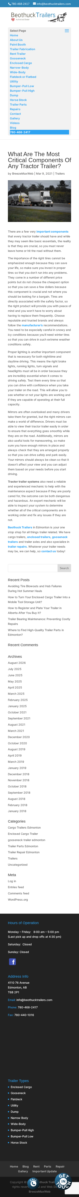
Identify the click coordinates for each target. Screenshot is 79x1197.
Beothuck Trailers (20, 527)
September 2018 (19, 792)
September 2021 (19, 718)
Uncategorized (18, 864)
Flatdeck (16, 1099)
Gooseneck (18, 58)
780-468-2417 (20, 3)
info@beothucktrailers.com (34, 1000)
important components (52, 231)
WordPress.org (18, 899)
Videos (15, 123)
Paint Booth (18, 44)
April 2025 (15, 687)
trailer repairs (17, 546)
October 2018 (17, 786)
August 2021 (16, 724)
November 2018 (18, 780)
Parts (47, 1166)
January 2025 (17, 706)
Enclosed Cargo (21, 63)
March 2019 (16, 761)
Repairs (15, 109)
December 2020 (19, 737)
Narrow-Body (19, 67)
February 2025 (18, 700)
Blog (13, 127)
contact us (48, 551)
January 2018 (17, 811)
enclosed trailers (38, 537)
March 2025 (16, 693)
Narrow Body (19, 1118)
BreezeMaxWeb (22, 173)
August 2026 (17, 662)
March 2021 (16, 730)
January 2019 (17, 768)
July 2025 (14, 669)
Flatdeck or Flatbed (23, 76)
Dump (14, 95)
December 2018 (18, 774)
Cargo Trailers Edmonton (24, 827)
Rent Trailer (18, 53)
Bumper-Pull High (22, 90)
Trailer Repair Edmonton (24, 852)
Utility (14, 81)
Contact (15, 113)
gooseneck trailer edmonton (26, 840)
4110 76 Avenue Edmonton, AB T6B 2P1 (18, 987)
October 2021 (17, 712)
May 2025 (15, 681)
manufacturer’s (32, 325)
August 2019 (16, 749)
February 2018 (17, 805)
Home (14, 35)
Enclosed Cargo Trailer (23, 833)
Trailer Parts (18, 104)
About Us (16, 40)
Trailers (60, 173)
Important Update (44, 1171)
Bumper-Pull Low (22, 86)
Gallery (15, 118)
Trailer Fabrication (22, 49)
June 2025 (15, 675)
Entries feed (16, 887)
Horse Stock (18, 100)
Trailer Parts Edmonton (23, 846)
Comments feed (18, 893)
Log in (12, 881)
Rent (36, 1166)
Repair (60, 1166)
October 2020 (17, 743)
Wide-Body (18, 72)
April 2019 (15, 755)
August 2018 (16, 798)
